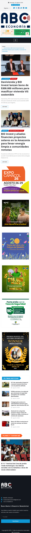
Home (3, 46)
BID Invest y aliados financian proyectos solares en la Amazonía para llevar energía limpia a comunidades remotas (15, 141)
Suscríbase (16, 521)
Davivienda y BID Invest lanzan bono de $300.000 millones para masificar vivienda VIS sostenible (14, 49)
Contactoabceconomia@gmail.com (12, 499)
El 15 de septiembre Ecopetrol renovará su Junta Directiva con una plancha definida (19, 384)
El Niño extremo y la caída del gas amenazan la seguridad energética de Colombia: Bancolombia (19, 394)
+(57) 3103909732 (8, 501)
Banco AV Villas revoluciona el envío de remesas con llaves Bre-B (19, 423)
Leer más (4, 106)
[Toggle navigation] (16, 40)
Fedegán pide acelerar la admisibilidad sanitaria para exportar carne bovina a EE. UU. (20, 403)
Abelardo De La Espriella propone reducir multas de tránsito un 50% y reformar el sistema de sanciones (19, 413)
